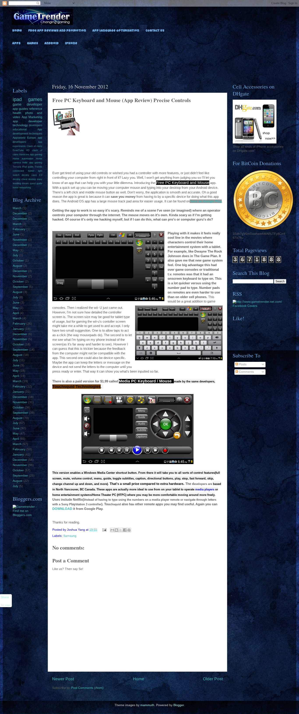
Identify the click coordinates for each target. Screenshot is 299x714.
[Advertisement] (149, 63)
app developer (27, 121)
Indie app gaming (32, 162)
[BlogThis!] (116, 530)
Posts (242, 364)
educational (20, 129)
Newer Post (63, 679)
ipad (17, 99)
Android (51, 43)
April (16, 313)
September (20, 286)
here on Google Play (206, 201)
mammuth (147, 705)
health (17, 113)
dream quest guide (32, 183)
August (17, 265)
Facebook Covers (245, 306)
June (16, 234)
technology (20, 125)
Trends (38, 166)
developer (34, 104)
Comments (246, 371)
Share (5, 597)
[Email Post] (104, 529)
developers (35, 125)
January (18, 328)
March (17, 208)
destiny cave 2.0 (32, 175)
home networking (22, 187)
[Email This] (112, 530)
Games (32, 43)
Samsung (69, 535)
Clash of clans (34, 146)
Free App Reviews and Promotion (57, 30)
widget (8, 605)
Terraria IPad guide (23, 166)
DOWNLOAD (62, 509)
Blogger (178, 705)
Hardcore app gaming (30, 154)
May (16, 250)
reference (35, 108)
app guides (20, 108)
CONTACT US (155, 30)
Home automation (23, 158)
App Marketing (32, 117)
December (20, 213)
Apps (16, 43)
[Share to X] (120, 530)
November (20, 239)
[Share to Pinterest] (129, 530)
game (17, 104)
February (19, 229)
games (35, 99)
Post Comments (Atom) (87, 687)
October (18, 260)
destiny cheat (20, 179)
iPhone (71, 43)
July (15, 255)
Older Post (213, 679)
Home (17, 30)
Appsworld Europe (24, 137)
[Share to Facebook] (125, 530)
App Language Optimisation (115, 30)
